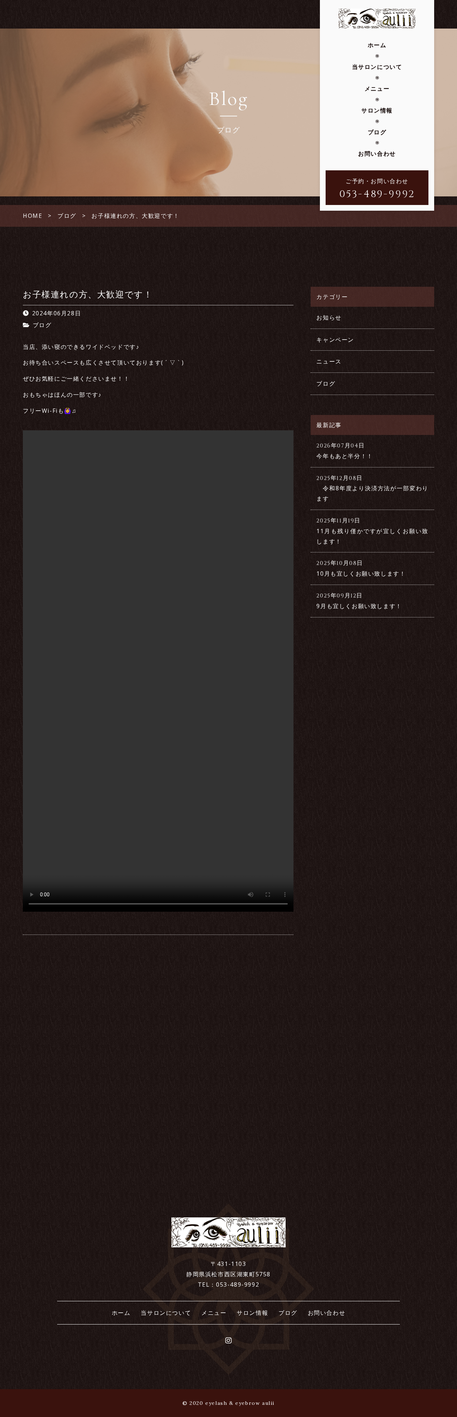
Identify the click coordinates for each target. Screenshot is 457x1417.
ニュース (328, 361)
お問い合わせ (377, 153)
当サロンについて (377, 66)
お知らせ (328, 317)
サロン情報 (377, 110)
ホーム (377, 45)
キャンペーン (335, 340)
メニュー (377, 88)
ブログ (377, 132)
